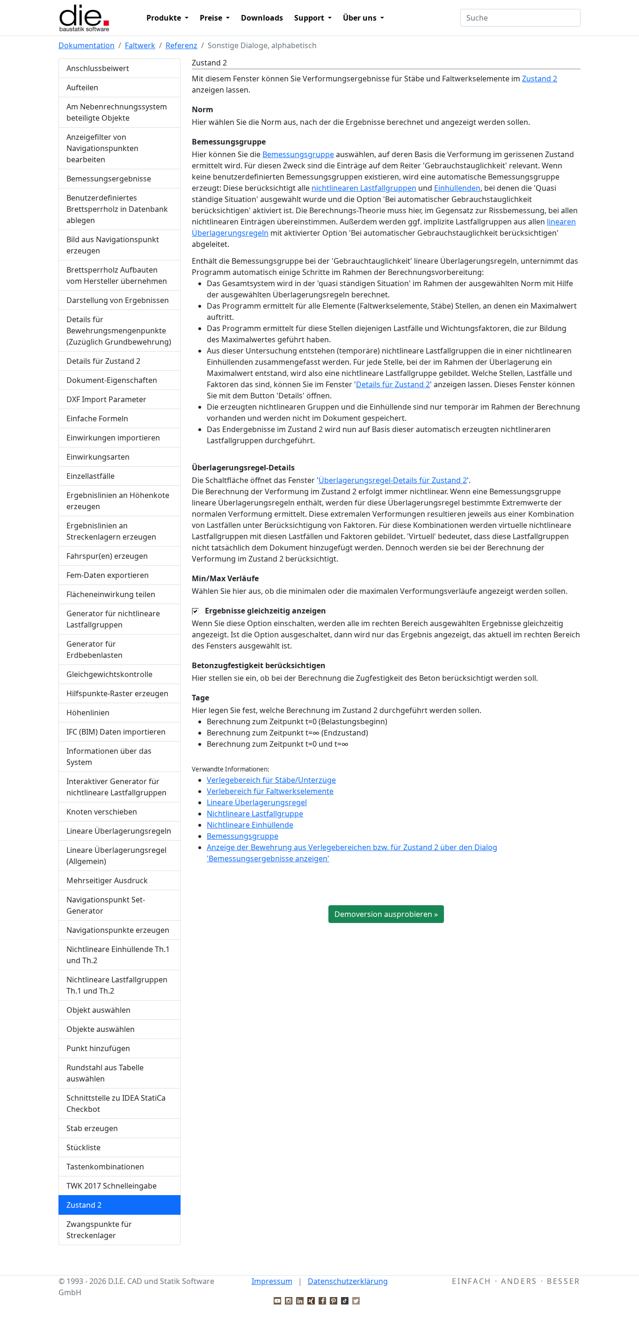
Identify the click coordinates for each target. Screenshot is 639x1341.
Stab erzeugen (92, 1128)
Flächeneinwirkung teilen (110, 594)
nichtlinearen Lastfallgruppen (364, 188)
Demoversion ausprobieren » (386, 914)
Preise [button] (212, 18)
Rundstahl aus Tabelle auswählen (105, 1073)
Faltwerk (140, 45)
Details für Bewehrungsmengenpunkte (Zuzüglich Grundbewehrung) (118, 330)
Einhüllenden (457, 188)
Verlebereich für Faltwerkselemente (270, 791)
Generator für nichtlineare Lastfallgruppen (113, 619)
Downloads (262, 18)
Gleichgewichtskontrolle (109, 674)
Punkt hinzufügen (98, 1048)
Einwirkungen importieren (113, 438)
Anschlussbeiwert (97, 68)
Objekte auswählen (100, 1029)
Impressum (272, 1281)
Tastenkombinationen (105, 1166)
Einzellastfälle (90, 476)
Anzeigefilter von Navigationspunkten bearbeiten (102, 148)
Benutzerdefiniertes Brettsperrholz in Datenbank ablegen (117, 209)
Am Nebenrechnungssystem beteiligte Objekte (116, 112)
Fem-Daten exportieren (107, 575)
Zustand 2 (84, 1205)
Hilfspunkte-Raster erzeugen (117, 693)
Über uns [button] (360, 18)
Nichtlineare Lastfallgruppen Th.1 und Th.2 (116, 985)
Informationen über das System (109, 756)
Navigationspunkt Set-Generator (105, 905)
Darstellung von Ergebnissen (117, 300)
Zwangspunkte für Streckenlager (99, 1229)
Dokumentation (86, 45)
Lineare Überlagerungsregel (257, 802)
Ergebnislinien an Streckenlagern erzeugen (111, 531)
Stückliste (83, 1147)
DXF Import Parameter (106, 399)
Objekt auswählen (98, 1010)
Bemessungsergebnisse (108, 178)
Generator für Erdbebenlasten (94, 649)
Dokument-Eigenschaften (111, 380)
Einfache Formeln (97, 418)
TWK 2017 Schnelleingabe (111, 1186)
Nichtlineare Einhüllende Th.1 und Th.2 (118, 955)
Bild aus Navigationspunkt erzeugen (112, 245)
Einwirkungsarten (98, 457)
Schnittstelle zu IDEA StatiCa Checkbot (116, 1103)
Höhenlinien (87, 712)
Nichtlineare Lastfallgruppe (255, 813)
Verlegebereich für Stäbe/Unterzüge (271, 780)
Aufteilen (82, 87)
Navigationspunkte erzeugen (117, 930)
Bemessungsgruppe (298, 154)
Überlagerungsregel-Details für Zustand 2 (393, 480)
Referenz (181, 45)
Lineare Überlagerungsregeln (118, 831)
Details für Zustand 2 (103, 361)
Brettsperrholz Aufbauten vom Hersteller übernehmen (116, 275)
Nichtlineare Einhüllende (250, 825)
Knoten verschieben (101, 812)
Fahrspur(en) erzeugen (107, 556)
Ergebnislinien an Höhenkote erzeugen (117, 501)
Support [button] (310, 18)
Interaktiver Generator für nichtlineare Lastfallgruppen (116, 787)
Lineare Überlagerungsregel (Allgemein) (116, 855)
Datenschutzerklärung (348, 1281)
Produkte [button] (164, 18)
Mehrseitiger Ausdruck (107, 880)
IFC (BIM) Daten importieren (116, 732)
